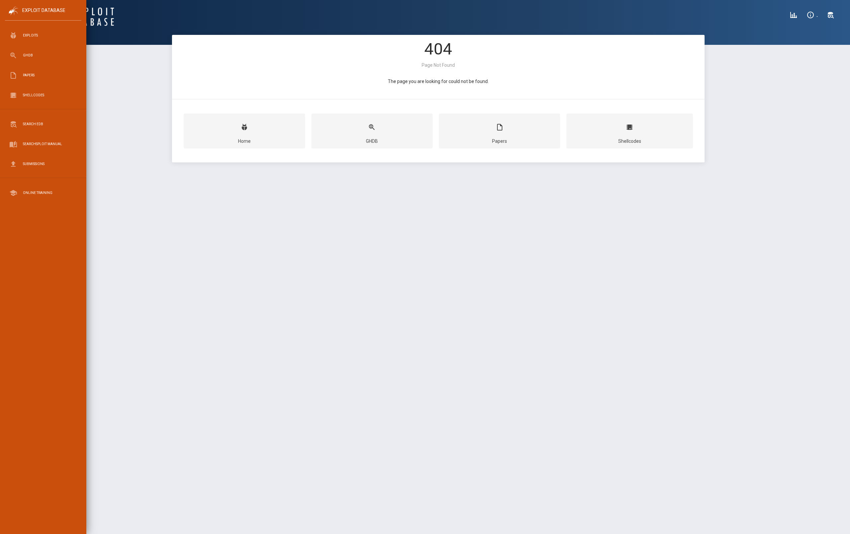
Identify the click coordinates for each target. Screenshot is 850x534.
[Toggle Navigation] (43, 16)
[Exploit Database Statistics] (794, 16)
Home (244, 141)
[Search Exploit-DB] (831, 16)
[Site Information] (812, 16)
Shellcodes (629, 141)
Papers (499, 141)
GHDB (372, 141)
